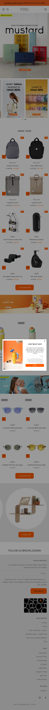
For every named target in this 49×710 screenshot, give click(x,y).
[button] (35, 365)
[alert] (25, 355)
